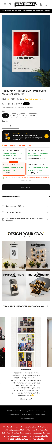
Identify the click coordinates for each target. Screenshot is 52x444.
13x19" (33, 116)
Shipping (14, 107)
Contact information (27, 418)
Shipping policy (40, 414)
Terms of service (26, 414)
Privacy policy (14, 414)
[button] (4, 4)
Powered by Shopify (26, 411)
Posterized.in (38, 439)
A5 (14, 116)
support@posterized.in (38, 436)
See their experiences (34, 99)
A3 (23, 116)
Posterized (16, 411)
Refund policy (40, 411)
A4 (5, 116)
